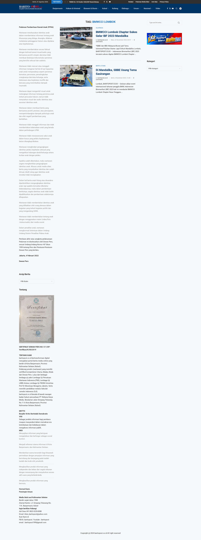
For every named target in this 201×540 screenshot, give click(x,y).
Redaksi (130, 2)
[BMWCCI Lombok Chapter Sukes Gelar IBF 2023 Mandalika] (76, 38)
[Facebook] (104, 2)
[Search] (176, 8)
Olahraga (125, 8)
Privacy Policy (164, 2)
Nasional (147, 8)
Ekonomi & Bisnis (90, 8)
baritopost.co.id (103, 40)
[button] (65, 2)
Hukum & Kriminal (73, 8)
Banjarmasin (57, 8)
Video (158, 8)
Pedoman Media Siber (142, 2)
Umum (136, 8)
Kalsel (104, 8)
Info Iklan (154, 2)
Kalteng (115, 8)
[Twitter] (107, 2)
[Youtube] (110, 2)
